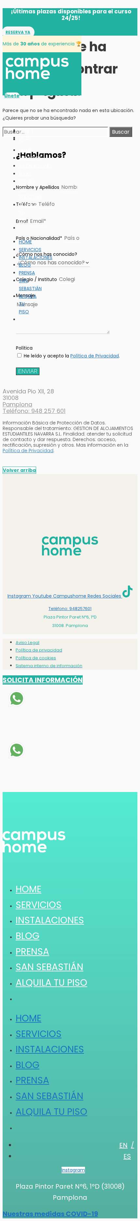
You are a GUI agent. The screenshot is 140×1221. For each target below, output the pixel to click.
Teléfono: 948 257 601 (34, 411)
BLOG (25, 174)
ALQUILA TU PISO (51, 982)
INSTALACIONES (35, 166)
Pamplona (17, 404)
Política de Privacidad (94, 356)
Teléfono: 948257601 (70, 608)
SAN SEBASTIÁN (30, 284)
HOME (25, 150)
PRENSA (27, 181)
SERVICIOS (30, 158)
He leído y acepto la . (72, 356)
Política (24, 348)
